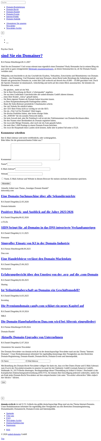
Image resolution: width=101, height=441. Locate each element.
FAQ (8, 418)
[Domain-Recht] (1, 35)
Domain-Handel (13, 12)
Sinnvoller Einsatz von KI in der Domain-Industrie (35, 243)
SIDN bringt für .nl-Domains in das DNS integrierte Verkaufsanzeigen (48, 227)
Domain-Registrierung (15, 7)
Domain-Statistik (13, 19)
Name (4, 164)
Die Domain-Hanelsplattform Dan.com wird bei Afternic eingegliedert (48, 321)
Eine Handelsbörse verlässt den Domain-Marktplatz (36, 258)
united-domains (14, 434)
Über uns (10, 416)
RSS (8, 430)
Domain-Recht (12, 9)
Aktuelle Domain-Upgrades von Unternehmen (32, 337)
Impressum (10, 425)
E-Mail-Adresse (8, 169)
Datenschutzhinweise (15, 423)
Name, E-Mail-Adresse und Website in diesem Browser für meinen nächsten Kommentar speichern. (45, 179)
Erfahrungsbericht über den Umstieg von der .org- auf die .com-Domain (49, 274)
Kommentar (6, 159)
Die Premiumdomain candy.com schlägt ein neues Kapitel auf (42, 305)
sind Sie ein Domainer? (22, 55)
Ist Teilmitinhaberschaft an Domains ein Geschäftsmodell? (40, 290)
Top (2, 439)
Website (4, 174)
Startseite (10, 413)
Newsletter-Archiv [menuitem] (14, 28)
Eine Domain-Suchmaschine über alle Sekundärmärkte (38, 196)
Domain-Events (12, 14)
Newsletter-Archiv (14, 420)
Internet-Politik (12, 16)
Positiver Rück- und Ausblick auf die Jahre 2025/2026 (37, 212)
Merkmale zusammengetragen (41, 69)
